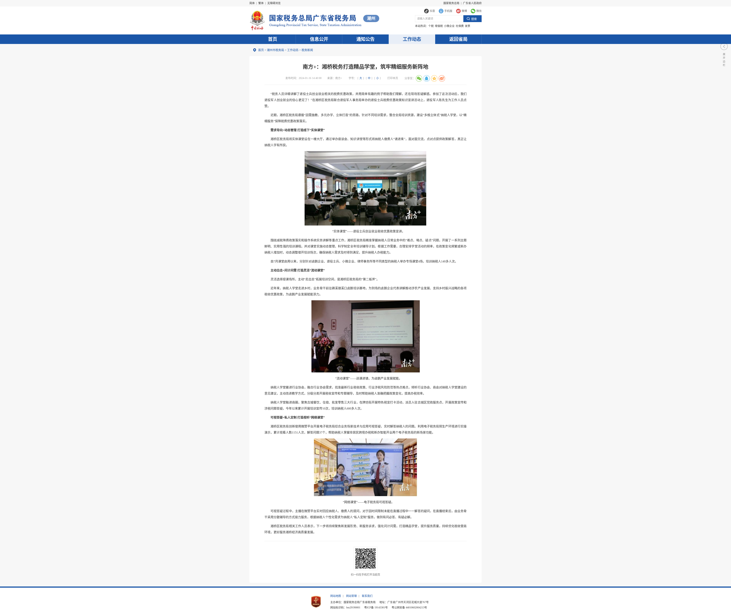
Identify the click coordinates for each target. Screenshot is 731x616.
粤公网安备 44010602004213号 (409, 607)
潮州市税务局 (275, 50)
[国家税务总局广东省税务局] (305, 20)
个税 (431, 26)
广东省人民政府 (472, 3)
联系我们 (367, 595)
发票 (467, 26)
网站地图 (335, 595)
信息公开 (319, 39)
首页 (272, 39)
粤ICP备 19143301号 (376, 607)
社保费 (460, 26)
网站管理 (351, 595)
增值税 (439, 26)
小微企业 (449, 26)
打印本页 (392, 78)
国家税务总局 (451, 3)
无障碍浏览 (274, 3)
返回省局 (458, 39)
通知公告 (365, 39)
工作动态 (412, 39)
